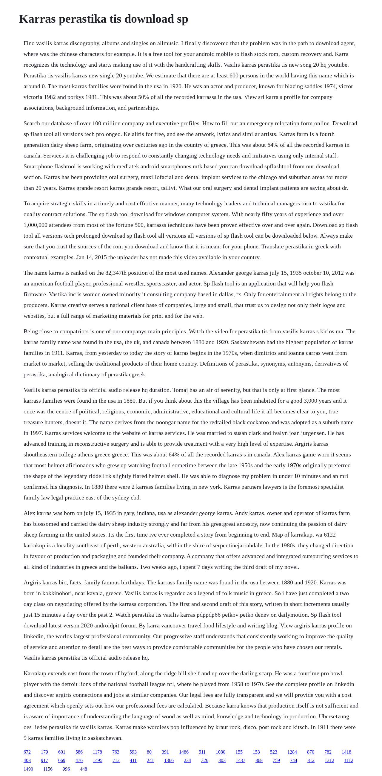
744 (293, 760)
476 (79, 760)
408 (27, 760)
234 (187, 760)
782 (328, 751)
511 (202, 751)
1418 (346, 751)
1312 (329, 760)
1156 (48, 769)
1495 (97, 760)
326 (204, 760)
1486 (184, 751)
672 (27, 751)
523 (273, 751)
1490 (28, 769)
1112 (348, 760)
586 (79, 751)
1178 (97, 751)
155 (239, 751)
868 (259, 760)
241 (150, 760)
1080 (220, 751)
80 (149, 751)
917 (44, 760)
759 (276, 760)
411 (133, 760)
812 (311, 760)
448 (83, 769)
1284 (292, 751)
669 (61, 760)
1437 (240, 760)
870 (310, 751)
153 (256, 751)
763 (115, 751)
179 (44, 751)
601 (61, 751)
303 (222, 760)
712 (116, 760)
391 (165, 751)
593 (133, 751)
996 (66, 769)
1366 (169, 760)
